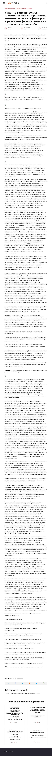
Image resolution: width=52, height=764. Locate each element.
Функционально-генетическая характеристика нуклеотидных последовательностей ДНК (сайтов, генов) (14, 710)
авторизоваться (35, 693)
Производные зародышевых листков (37, 731)
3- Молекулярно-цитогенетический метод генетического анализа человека (15, 732)
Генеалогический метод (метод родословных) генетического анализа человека (37, 710)
